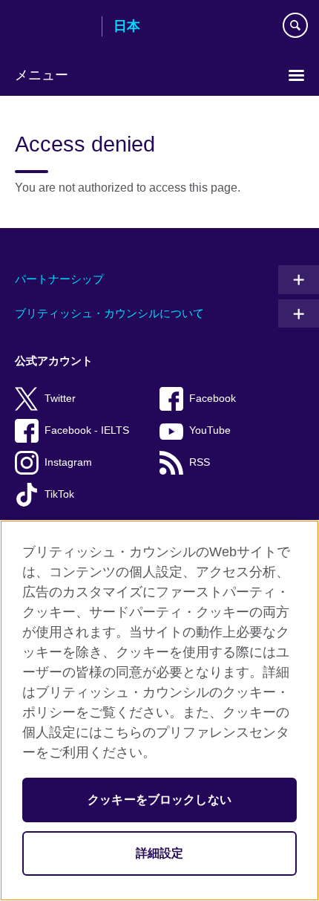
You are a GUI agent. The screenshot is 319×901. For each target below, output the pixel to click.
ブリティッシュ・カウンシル (53, 27)
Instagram (68, 462)
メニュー (41, 75)
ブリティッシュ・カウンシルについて (109, 313)
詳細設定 (160, 853)
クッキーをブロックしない (159, 799)
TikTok (59, 494)
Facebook (212, 398)
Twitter (60, 398)
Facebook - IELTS (87, 430)
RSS (199, 462)
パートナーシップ (59, 279)
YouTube (210, 430)
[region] (159, 710)
